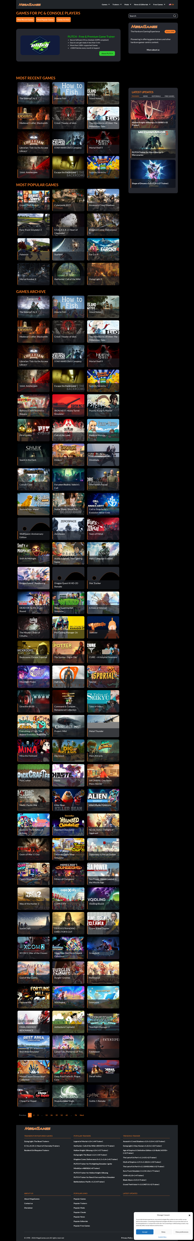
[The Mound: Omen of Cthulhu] (34, 627)
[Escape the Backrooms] (68, 167)
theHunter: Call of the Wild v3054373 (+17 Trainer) (94, 1146)
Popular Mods (79, 1208)
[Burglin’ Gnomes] (68, 972)
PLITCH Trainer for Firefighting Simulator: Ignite (93, 1164)
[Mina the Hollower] (34, 750)
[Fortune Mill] (34, 997)
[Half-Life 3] (68, 676)
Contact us (28, 1203)
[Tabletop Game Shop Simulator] (68, 849)
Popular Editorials (81, 1221)
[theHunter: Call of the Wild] (68, 274)
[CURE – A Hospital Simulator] (103, 652)
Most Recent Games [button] (25, 19)
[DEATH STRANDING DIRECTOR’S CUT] (68, 923)
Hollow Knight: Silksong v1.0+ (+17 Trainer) (91, 1150)
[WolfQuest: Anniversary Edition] (34, 528)
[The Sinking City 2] (34, 93)
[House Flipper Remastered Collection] (34, 1071)
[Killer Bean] (68, 800)
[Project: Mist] (68, 726)
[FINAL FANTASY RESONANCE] (34, 1022)
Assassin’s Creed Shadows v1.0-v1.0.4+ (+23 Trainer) (144, 1141)
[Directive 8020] (34, 701)
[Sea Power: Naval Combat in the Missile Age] (103, 874)
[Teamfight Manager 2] (103, 1022)
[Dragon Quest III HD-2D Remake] (68, 578)
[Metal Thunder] (103, 726)
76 (76, 1115)
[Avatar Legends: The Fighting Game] (68, 553)
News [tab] (145, 96)
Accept (144, 1232)
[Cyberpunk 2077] (68, 200)
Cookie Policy (162, 1237)
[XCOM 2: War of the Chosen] (34, 948)
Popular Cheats (80, 1212)
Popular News (79, 1217)
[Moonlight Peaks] (34, 676)
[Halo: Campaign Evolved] (103, 553)
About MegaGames (32, 1199)
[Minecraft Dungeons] (68, 874)
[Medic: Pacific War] (34, 800)
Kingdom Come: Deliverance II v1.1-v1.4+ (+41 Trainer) (96, 1159)
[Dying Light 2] (103, 274)
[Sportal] (103, 676)
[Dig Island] (68, 750)
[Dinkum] (68, 454)
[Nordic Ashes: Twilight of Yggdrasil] (103, 824)
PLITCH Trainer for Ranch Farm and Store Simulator (94, 1177)
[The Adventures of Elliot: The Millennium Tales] (103, 118)
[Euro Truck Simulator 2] (34, 224)
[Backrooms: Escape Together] (34, 652)
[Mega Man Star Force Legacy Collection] (68, 948)
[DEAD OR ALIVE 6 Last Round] (34, 602)
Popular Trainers (80, 1203)
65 (67, 1115)
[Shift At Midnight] (34, 553)
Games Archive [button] (63, 19)
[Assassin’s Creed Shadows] (103, 200)
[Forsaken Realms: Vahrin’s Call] (68, 479)
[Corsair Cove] (34, 479)
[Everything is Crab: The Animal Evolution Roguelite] (34, 726)
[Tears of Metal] (103, 528)
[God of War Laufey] (34, 972)
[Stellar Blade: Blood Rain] (68, 504)
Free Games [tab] (169, 96)
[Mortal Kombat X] (34, 274)
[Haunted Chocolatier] (68, 824)
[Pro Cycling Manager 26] (68, 627)
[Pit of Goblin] (34, 430)
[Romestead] (103, 972)
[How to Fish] (68, 93)
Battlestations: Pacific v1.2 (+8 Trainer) (89, 1182)
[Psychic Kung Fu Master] (103, 405)
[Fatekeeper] (103, 1046)
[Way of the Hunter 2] (34, 898)
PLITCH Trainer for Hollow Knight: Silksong (91, 1173)
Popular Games (80, 1199)
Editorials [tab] (156, 96)
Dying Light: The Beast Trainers (36, 1141)
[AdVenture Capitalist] (68, 1022)
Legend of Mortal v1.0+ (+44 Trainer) (88, 1141)
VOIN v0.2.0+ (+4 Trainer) (133, 1175)
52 (62, 1115)
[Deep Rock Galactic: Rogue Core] (68, 1071)
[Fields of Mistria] (103, 430)
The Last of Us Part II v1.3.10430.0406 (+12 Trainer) (143, 1166)
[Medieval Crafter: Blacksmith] (34, 118)
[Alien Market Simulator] (103, 800)
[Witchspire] (68, 997)
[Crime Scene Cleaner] (103, 923)
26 (52, 1115)
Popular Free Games (82, 1226)
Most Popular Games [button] (45, 19)
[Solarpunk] (103, 997)
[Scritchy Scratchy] (103, 167)
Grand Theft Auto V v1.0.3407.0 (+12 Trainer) (141, 1184)
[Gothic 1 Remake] (103, 1096)
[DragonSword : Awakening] (34, 578)
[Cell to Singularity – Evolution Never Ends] (103, 504)
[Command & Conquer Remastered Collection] (68, 701)
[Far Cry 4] (103, 249)
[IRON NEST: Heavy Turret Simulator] (68, 405)
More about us (153, 50)
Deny (163, 1232)
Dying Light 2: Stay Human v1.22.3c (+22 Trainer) (142, 1146)
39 (57, 1115)
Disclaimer (28, 1208)
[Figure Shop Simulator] (34, 874)
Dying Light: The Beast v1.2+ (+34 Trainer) (90, 1155)
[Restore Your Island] (34, 504)
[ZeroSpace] (68, 528)
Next (82, 1115)
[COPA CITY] (68, 898)
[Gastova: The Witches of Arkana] (34, 824)
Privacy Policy (127, 1238)
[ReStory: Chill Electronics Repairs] (34, 405)
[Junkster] (103, 627)
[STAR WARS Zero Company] (68, 142)
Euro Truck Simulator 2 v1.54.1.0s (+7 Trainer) (141, 1171)
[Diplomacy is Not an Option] (103, 849)
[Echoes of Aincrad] (103, 602)
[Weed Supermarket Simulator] (68, 602)
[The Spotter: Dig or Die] (68, 652)
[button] (189, 1215)
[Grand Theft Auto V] (34, 200)
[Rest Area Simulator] (34, 1046)
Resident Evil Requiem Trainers (36, 1150)
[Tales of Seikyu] (103, 701)
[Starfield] (68, 249)
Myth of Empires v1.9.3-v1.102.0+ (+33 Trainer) (142, 1162)
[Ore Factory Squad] (103, 479)
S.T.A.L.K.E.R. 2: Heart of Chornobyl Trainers (42, 1146)
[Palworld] (34, 249)
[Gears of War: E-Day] (34, 849)
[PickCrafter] (34, 775)
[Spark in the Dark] (34, 454)
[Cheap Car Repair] (34, 1096)
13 (46, 1115)
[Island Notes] (103, 93)
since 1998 (170, 31)
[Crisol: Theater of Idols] (68, 118)
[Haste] (68, 775)
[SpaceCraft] (34, 923)
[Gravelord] (103, 948)
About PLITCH (107, 53)
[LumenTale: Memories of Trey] (68, 1046)
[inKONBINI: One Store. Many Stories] (103, 775)
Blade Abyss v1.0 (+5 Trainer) (134, 1180)
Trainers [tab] (135, 96)
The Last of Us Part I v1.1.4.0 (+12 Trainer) (140, 1157)
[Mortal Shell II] (103, 142)
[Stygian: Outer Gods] (68, 1096)
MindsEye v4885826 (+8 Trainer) (87, 1168)
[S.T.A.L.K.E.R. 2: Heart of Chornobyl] (68, 224)
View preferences (181, 1232)
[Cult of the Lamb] (68, 430)
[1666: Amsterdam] (34, 167)
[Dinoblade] (103, 454)
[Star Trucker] (103, 578)
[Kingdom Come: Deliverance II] (103, 224)
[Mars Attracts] (103, 750)
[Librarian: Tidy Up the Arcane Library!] (34, 142)
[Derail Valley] (103, 1071)
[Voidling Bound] (103, 898)
